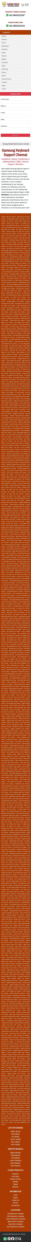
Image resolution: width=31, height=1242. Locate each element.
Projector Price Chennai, (13, 779)
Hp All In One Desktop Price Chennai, (15, 560)
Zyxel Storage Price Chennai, (14, 991)
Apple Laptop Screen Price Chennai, (20, 551)
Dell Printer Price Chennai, (12, 877)
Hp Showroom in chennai (15, 1213)
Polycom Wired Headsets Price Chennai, (15, 893)
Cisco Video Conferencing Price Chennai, (15, 1026)
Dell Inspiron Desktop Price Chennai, (15, 275)
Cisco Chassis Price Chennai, (14, 839)
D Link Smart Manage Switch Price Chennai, (12, 674)
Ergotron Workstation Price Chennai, (10, 786)
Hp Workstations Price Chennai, (10, 343)
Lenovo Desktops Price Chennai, (10, 324)
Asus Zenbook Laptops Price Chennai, (11, 398)
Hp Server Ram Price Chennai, (16, 494)
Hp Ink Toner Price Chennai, (8, 460)
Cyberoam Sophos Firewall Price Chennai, (18, 754)
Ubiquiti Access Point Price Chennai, (19, 1029)
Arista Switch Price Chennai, (19, 995)
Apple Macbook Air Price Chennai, (15, 351)
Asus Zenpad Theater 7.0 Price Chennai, (20, 388)
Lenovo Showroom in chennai (15, 1219)
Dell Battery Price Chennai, (22, 288)
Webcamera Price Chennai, (8, 830)
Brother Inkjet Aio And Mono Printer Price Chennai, (15, 624)
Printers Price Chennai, (15, 373)
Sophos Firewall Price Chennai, (10, 1095)
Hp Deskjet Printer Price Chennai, (15, 375)
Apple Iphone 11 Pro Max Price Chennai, (20, 671)
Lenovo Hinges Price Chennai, (13, 547)
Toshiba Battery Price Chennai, (17, 320)
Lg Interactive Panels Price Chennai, (11, 532)
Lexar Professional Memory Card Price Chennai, (15, 514)
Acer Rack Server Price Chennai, (10, 762)
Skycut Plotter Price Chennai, (20, 1099)
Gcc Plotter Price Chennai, (23, 1063)
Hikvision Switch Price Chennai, (21, 942)
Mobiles (15, 1181)
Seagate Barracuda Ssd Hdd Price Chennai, (15, 501)
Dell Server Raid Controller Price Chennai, (17, 248)
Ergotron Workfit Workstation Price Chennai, (18, 716)
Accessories (5, 62)
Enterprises (4, 49)
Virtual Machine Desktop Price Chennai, (11, 743)
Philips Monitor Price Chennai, (9, 358)
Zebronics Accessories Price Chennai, (15, 491)
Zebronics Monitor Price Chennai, (10, 477)
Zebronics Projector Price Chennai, (10, 927)
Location (3, 113)
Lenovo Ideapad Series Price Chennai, (21, 428)
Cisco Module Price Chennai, (14, 824)
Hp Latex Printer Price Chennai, (15, 803)
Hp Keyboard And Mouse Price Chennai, (11, 430)
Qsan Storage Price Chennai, (14, 1001)
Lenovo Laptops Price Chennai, (9, 233)
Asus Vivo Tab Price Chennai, (16, 650)
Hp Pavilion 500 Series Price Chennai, (18, 339)
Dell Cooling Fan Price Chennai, (15, 255)
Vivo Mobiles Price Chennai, (14, 640)
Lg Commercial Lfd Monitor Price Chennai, (16, 559)
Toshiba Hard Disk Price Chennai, (10, 718)
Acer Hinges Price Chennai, (22, 466)
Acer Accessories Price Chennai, (15, 298)
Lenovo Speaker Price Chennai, (9, 557)
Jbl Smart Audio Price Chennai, (17, 504)
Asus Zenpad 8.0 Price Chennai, (10, 390)
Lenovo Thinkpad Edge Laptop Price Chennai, (15, 632)
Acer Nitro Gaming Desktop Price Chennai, (16, 887)
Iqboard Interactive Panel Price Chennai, (15, 1055)
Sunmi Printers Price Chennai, (22, 921)
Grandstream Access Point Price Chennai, (19, 1046)
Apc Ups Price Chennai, (23, 356)
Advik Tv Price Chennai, (8, 741)
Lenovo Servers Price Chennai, (14, 333)
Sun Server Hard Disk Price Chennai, (16, 817)
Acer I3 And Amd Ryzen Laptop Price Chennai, (18, 443)
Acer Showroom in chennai (15, 1226)
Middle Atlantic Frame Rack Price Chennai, (15, 406)
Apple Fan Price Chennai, (8, 530)
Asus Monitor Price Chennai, (20, 614)
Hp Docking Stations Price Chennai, (14, 860)
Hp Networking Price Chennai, (9, 468)
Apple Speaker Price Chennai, (13, 538)
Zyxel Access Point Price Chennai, (18, 1033)
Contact (4, 89)
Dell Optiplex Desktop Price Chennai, (17, 267)
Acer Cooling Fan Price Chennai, (16, 500)
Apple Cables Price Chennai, (18, 534)
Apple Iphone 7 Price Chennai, (19, 568)
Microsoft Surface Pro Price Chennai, (11, 426)
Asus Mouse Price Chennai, (9, 657)
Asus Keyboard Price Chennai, (22, 654)
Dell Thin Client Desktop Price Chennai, (12, 291)
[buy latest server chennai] (19, 1239)
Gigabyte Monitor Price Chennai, (17, 1073)
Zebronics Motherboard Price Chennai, (15, 456)
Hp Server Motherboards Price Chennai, (15, 808)
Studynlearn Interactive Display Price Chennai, (14, 1054)
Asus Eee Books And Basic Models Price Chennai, (15, 393)
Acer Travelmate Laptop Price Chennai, (19, 792)
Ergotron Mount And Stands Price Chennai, (18, 720)
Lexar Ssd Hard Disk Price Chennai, (16, 521)
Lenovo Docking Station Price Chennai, (11, 544)
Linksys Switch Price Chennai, (22, 1092)
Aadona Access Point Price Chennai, (10, 1006)
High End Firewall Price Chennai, (22, 748)
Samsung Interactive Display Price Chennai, (15, 916)
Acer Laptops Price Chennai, (13, 331)
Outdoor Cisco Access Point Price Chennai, (12, 439)
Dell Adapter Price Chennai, (9, 288)
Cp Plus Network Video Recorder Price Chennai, (15, 960)
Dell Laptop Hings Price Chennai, (15, 366)
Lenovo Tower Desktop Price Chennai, (10, 261)
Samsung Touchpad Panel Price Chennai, (17, 464)
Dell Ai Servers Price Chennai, (14, 900)
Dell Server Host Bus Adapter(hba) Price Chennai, (15, 251)
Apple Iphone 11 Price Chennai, (22, 570)
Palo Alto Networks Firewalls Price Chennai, (15, 975)
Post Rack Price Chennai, (22, 475)
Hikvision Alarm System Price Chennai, (12, 965)
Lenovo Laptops (15, 1139)
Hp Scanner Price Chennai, (15, 346)
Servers (4, 42)
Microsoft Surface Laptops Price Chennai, (19, 618)
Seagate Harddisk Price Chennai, (10, 731)
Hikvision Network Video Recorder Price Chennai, (13, 959)
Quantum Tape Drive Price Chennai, (12, 1025)
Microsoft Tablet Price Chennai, (10, 610)
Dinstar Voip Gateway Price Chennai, (10, 913)
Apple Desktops (15, 1152)
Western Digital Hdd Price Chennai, (10, 511)
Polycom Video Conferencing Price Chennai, (15, 666)
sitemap (23, 1234)
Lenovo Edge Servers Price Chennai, (16, 891)
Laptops (4, 36)
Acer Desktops (15, 1165)
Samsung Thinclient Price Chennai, (10, 1037)
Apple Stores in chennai (15, 1221)
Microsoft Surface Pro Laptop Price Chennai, (18, 231)
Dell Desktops (15, 1155)
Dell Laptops (15, 1134)
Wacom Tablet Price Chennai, (22, 828)
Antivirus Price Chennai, (7, 919)
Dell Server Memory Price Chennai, (15, 241)
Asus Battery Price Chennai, (13, 635)
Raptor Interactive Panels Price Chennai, (12, 944)
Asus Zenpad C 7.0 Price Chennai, (16, 392)
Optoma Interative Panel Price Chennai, (11, 936)
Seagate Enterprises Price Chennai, (20, 729)
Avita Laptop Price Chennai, (20, 847)
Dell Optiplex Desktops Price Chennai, (17, 278)
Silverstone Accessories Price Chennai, (18, 853)
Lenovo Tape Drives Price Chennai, (16, 697)
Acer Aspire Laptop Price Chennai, (15, 807)
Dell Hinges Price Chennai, (21, 365)
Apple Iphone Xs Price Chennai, (21, 767)
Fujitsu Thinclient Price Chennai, (21, 1035)
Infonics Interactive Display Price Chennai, (18, 1052)
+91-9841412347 (17, 15)
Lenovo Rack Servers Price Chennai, (21, 335)
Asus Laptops (15, 1142)
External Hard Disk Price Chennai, (9, 923)
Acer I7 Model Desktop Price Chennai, (18, 678)
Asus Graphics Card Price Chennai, (17, 659)
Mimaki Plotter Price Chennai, (22, 1061)
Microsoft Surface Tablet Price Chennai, (19, 424)
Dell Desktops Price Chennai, (22, 322)
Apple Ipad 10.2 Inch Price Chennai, (16, 612)
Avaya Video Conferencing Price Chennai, (19, 1014)
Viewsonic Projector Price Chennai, (11, 722)
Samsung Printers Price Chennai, (21, 401)
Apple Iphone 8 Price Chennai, (21, 699)
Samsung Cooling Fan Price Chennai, (10, 462)
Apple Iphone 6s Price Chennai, (14, 566)
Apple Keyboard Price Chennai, (22, 528)
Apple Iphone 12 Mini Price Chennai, (17, 796)
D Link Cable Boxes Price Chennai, (14, 591)
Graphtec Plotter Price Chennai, (9, 1063)
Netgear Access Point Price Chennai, (17, 866)
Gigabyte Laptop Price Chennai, (17, 1086)
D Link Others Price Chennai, (22, 583)
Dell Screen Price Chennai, (13, 369)
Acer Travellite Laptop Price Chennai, (19, 925)
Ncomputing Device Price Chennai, (10, 800)
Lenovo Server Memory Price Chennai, (15, 518)
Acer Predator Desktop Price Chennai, (15, 679)
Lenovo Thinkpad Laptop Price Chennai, (15, 383)
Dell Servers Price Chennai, (19, 855)
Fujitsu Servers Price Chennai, (16, 1078)
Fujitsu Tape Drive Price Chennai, (22, 1023)
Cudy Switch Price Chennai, (14, 1114)
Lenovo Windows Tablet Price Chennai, (11, 418)
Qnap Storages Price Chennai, (13, 703)
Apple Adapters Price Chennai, (14, 310)
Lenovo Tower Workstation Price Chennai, (15, 410)
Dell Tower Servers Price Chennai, (21, 280)
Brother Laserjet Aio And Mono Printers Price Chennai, (15, 626)
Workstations (5, 46)
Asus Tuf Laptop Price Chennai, (18, 1116)
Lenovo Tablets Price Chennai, (13, 360)
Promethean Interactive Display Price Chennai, (18, 1020)
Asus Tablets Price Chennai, (23, 384)
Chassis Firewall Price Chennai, (16, 745)
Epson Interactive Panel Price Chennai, (15, 1102)
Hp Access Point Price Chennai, (15, 575)
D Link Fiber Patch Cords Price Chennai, (15, 597)
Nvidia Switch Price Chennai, (14, 972)
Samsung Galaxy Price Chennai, (10, 422)
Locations (4, 82)
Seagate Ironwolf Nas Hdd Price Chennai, (15, 522)
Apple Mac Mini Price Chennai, (18, 350)
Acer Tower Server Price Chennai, (14, 434)
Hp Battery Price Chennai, (9, 305)
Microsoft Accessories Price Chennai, (11, 621)
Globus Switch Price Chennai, (16, 1105)
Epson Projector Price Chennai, (18, 705)
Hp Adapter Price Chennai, (19, 297)
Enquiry (3, 85)
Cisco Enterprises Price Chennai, (21, 437)
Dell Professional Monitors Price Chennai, (17, 811)
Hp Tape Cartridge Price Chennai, (17, 788)
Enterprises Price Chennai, (15, 690)
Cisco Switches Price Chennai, (9, 714)
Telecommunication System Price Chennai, (19, 910)
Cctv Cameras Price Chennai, (9, 930)
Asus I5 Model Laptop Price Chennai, (20, 396)
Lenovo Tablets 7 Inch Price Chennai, (10, 403)
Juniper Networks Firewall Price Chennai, (18, 978)
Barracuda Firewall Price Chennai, (10, 980)
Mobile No (3, 106)
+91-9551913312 (17, 25)
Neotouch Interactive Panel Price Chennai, (15, 1087)
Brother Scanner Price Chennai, (14, 629)
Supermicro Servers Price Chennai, (10, 1082)
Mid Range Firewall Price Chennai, (10, 750)
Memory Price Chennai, (14, 902)
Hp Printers (15, 1176)
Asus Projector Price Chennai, (16, 652)
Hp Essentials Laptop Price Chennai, (19, 904)
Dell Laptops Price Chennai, (13, 225)
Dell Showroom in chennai (15, 1216)
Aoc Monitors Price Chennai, (14, 631)
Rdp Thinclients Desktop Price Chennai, (16, 525)
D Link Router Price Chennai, (8, 583)
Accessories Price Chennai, (8, 286)
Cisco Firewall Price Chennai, (13, 752)
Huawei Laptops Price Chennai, (18, 1090)
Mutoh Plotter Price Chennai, (9, 1065)
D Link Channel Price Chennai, (22, 813)
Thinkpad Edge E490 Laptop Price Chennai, (15, 228)
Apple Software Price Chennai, (22, 460)
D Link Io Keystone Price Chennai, (20, 593)
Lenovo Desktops (15, 1160)
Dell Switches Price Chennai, (14, 604)
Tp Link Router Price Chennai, (17, 940)
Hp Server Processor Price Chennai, (21, 458)
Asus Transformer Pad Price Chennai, (10, 386)
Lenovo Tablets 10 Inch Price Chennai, (16, 409)
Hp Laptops (15, 1136)
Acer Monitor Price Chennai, (14, 451)
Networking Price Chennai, (14, 908)
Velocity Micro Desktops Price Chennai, (15, 1084)
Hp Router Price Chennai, (23, 576)
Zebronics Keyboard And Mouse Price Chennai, (15, 495)
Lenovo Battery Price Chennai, (18, 312)
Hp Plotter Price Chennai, (12, 563)
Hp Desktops (15, 1158)
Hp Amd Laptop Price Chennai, (16, 587)
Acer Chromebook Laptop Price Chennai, (11, 794)
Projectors (15, 1174)
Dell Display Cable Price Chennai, (21, 606)
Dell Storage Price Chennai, (22, 741)
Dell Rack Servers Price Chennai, (10, 282)
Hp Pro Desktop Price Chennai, (20, 872)
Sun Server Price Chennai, (18, 819)
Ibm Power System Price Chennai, (15, 848)
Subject (3, 119)
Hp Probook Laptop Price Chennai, (19, 327)
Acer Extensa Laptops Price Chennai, (15, 882)
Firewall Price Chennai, (12, 739)
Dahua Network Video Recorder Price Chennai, (15, 962)
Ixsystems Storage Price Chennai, (21, 987)
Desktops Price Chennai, (12, 354)
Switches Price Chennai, (20, 919)
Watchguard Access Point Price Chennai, (16, 1097)
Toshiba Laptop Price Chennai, (18, 845)
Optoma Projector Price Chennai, (21, 934)
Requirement (4, 126)
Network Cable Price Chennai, (16, 841)
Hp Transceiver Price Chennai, (22, 259)
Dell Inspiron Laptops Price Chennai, (18, 773)
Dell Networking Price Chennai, (15, 736)
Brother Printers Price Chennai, (13, 623)
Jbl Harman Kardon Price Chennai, (21, 506)
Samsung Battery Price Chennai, (22, 314)
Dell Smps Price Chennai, (23, 608)
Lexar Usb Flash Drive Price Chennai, (17, 513)
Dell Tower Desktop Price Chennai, (18, 1120)
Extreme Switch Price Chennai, (20, 997)
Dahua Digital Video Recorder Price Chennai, (18, 957)
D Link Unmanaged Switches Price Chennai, (19, 580)
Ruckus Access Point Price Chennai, (11, 1048)
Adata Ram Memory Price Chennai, (17, 938)
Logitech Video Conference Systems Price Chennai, (15, 641)
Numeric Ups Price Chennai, (9, 608)
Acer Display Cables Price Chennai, (15, 465)
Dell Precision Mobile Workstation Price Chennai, (17, 284)
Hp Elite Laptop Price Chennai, (15, 905)
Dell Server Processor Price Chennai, (18, 240)
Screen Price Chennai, (15, 709)
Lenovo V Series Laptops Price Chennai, (11, 578)
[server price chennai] (12, 1239)
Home (15, 1195)
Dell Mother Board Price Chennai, (14, 371)
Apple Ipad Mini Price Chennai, (13, 771)
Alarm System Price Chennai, (22, 963)
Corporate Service (6, 79)
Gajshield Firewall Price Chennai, (14, 982)
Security (4, 72)
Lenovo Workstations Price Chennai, (10, 272)
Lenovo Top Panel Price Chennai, (14, 540)
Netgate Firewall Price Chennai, (21, 1109)
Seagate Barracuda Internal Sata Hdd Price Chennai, (15, 508)
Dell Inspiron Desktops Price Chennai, (18, 274)
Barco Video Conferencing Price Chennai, (15, 1011)
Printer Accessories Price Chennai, (16, 682)
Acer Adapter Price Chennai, (13, 307)
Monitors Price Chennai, (13, 223)
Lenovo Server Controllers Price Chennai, (17, 473)
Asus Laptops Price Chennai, (9, 379)
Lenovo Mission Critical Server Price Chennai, (18, 555)
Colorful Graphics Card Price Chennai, (16, 219)
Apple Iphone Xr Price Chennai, (10, 769)
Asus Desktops (15, 1163)
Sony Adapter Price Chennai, (13, 318)
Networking (5, 69)
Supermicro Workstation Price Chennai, (17, 1067)
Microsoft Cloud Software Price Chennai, (19, 420)
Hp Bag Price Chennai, (15, 676)
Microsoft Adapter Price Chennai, (18, 405)
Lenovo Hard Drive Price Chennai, (10, 602)
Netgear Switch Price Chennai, (15, 951)
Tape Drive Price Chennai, (8, 1023)
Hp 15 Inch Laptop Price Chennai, (15, 724)
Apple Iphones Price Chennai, (13, 293)
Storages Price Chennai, (19, 413)
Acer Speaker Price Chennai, (14, 479)
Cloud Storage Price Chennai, (14, 764)
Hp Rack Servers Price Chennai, (21, 341)
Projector (4, 56)
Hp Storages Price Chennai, (8, 259)
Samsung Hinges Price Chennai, (22, 684)
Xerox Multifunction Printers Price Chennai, (19, 257)
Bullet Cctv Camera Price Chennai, (14, 932)
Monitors (4, 59)
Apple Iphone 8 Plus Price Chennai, (10, 701)
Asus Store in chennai (15, 1224)
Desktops (4, 39)
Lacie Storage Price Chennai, (18, 517)
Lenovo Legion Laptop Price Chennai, (20, 798)
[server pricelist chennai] (16, 1239)
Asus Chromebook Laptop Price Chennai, (15, 1117)
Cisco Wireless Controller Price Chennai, (16, 549)
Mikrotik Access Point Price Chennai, (10, 1044)
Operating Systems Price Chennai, (16, 915)
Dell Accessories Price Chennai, (22, 286)
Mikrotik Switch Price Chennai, (17, 974)
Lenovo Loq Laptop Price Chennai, (14, 870)
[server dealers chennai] (9, 1239)
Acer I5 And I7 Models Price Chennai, (11, 445)
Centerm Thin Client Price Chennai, (18, 1040)
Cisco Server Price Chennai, (22, 712)
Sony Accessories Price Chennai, (10, 316)
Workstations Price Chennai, (22, 784)
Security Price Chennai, (24, 927)
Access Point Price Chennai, (13, 864)
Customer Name (5, 99)
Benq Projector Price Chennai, (14, 638)
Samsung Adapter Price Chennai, (16, 301)
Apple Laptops (15, 1131)
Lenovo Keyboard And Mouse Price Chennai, (19, 599)
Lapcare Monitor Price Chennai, (10, 1071)
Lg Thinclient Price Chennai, (22, 1042)
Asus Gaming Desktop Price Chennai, (16, 382)
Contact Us (15, 1200)
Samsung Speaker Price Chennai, (10, 756)
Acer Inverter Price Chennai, (19, 481)
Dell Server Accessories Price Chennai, (15, 237)
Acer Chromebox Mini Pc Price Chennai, (15, 888)
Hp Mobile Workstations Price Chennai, (15, 615)
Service (4, 75)
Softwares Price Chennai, (23, 917)
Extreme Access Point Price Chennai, (10, 1031)
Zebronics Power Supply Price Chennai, (19, 415)
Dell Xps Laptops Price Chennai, (18, 263)
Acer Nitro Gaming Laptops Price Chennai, (16, 881)
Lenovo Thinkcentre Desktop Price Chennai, (12, 227)
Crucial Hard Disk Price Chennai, (13, 949)
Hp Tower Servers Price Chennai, (14, 295)
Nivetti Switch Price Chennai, (19, 1101)
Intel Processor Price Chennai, (16, 843)
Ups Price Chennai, (24, 225)
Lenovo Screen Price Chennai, (9, 553)
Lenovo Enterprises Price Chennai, (15, 694)
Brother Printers (15, 1179)
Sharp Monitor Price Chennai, (21, 1069)
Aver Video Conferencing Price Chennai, (11, 1016)
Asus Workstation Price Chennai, (15, 1074)
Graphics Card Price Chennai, (9, 217)
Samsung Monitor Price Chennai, (9, 356)
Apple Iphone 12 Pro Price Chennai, (21, 834)
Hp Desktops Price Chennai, (8, 337)
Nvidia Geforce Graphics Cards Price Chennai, (15, 486)
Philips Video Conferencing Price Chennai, (19, 1004)
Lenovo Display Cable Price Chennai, (19, 542)
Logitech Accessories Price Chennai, (10, 836)
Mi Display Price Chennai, (14, 826)
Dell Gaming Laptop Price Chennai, (17, 832)
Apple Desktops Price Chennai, (16, 688)
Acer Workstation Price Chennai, (14, 851)
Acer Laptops (15, 1144)
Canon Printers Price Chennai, (22, 760)
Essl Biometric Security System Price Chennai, (15, 967)
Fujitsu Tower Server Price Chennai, (21, 1080)
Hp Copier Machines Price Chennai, (15, 776)
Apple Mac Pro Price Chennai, (16, 348)
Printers (4, 52)
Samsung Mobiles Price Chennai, (14, 646)
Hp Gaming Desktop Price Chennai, (15, 873)
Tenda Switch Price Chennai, (9, 1111)
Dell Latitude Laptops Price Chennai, (15, 264)
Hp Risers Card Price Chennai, (15, 489)
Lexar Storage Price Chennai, (21, 775)
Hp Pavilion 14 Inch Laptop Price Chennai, (17, 574)
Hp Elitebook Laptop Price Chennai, (15, 328)
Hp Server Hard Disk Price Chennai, (17, 485)
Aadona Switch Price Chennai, (18, 993)
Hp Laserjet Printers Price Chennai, (21, 377)
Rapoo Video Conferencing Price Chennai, (15, 1009)
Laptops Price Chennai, (23, 739)
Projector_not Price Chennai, (13, 453)
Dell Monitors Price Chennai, (22, 269)
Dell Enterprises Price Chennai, (18, 693)
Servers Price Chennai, (24, 354)
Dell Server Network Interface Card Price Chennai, (15, 249)
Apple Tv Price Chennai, (8, 572)
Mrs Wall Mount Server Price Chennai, (15, 733)
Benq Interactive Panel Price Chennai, (16, 1008)
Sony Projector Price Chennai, (20, 735)
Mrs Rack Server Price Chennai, (22, 530)
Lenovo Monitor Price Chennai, (13, 669)
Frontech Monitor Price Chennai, (16, 1059)
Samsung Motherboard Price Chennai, (11, 686)
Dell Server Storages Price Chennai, (15, 244)
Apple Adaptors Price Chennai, (22, 303)
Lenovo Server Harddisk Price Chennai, (15, 482)
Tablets (3, 66)
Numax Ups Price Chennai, (19, 1107)
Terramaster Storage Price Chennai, (10, 989)
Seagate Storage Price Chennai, (18, 985)
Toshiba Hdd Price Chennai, (13, 970)
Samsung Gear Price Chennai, (16, 648)
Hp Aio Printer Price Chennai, (16, 758)
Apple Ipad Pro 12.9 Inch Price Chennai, (16, 362)
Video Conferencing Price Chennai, (16, 665)
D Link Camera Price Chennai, (15, 781)
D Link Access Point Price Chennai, (11, 585)
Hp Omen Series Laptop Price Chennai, (17, 236)
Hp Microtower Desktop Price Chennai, (11, 815)
